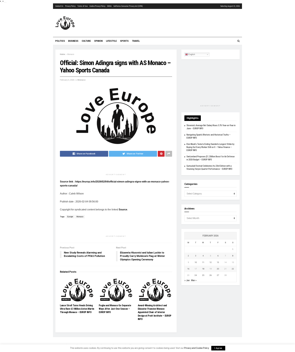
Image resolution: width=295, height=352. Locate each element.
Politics (60, 41)
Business (73, 41)
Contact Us (59, 6)
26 (210, 275)
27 (218, 275)
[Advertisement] (165, 22)
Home (62, 54)
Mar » (194, 280)
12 (210, 262)
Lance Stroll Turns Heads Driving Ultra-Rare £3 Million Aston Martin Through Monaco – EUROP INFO (77, 309)
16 (188, 269)
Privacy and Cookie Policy (196, 348)
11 (203, 262)
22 (233, 269)
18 (203, 269)
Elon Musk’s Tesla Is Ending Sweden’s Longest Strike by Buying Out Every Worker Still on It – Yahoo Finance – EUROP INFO (210, 147)
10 (196, 262)
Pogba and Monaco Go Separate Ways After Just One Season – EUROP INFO (115, 309)
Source (123, 209)
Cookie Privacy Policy (97, 6)
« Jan (187, 280)
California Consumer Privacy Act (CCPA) (128, 6)
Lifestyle (111, 41)
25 (203, 275)
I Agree (218, 348)
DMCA (109, 6)
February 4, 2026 (67, 80)
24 (196, 275)
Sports (124, 41)
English (191, 54)
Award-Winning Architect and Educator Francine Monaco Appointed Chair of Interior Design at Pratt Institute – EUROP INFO (154, 312)
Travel (136, 41)
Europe (70, 217)
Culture (86, 41)
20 (218, 269)
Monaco (70, 54)
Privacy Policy (70, 6)
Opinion (98, 41)
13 (218, 262)
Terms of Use (82, 6)
